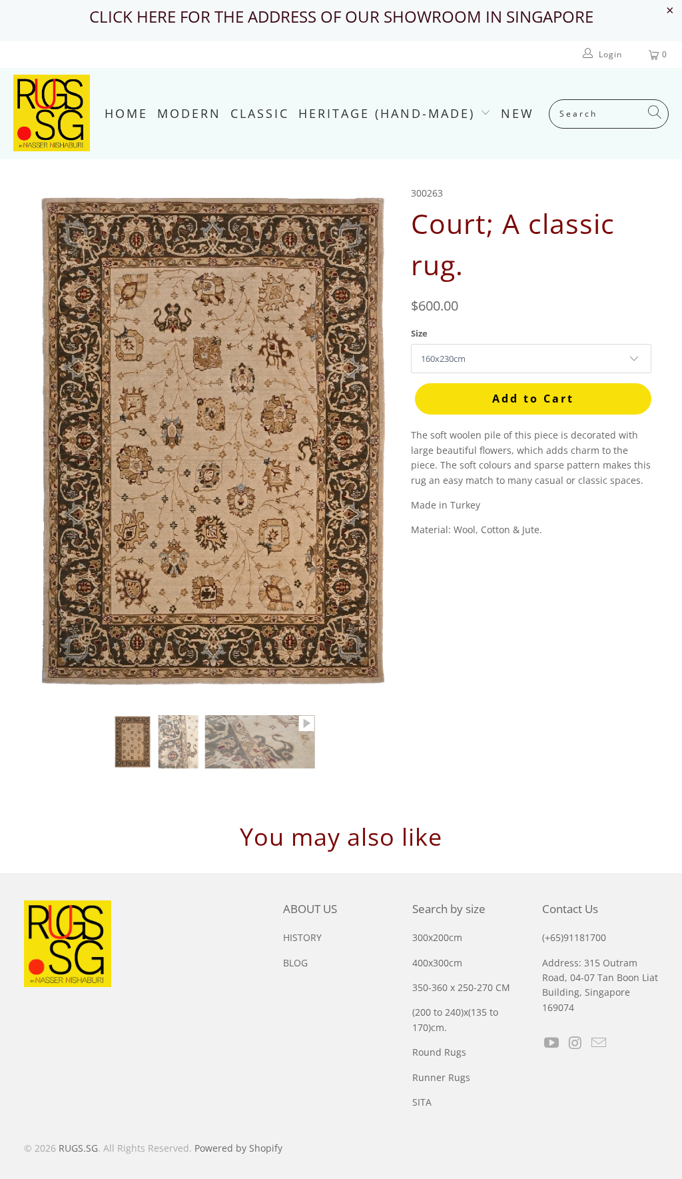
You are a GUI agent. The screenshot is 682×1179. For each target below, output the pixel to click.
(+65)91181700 (574, 937)
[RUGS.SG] (51, 114)
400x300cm (437, 962)
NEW (517, 113)
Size (419, 333)
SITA (422, 1102)
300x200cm (437, 937)
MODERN (189, 113)
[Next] (387, 440)
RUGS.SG (78, 1148)
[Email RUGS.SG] (599, 1043)
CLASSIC (259, 113)
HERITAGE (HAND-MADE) (389, 113)
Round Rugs (439, 1052)
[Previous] (40, 440)
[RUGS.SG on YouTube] (552, 1043)
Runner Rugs (441, 1077)
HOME (126, 113)
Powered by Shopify (238, 1148)
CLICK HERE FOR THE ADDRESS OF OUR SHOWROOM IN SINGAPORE (341, 16)
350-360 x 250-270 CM (461, 987)
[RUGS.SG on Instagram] (575, 1043)
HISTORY (302, 937)
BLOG (295, 962)
